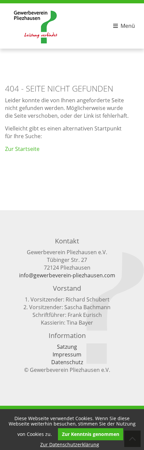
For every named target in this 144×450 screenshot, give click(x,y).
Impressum (67, 354)
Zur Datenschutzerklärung (69, 444)
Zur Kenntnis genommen (90, 434)
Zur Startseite (22, 149)
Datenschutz (67, 362)
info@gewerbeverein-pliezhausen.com (67, 275)
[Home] (36, 43)
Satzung (67, 346)
